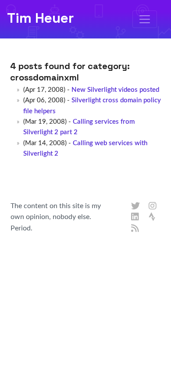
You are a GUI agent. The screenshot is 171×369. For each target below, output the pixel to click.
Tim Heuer (40, 18)
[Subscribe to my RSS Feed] (135, 228)
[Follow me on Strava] (153, 217)
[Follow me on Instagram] (153, 206)
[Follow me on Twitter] (135, 206)
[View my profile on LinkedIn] (135, 217)
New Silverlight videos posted (115, 90)
